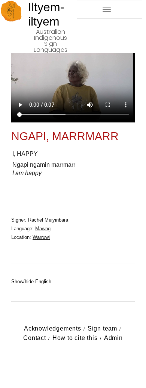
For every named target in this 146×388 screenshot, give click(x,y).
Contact (34, 338)
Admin (113, 338)
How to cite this (75, 338)
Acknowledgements (52, 328)
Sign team (102, 328)
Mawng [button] (43, 228)
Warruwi (41, 237)
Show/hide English (31, 281)
